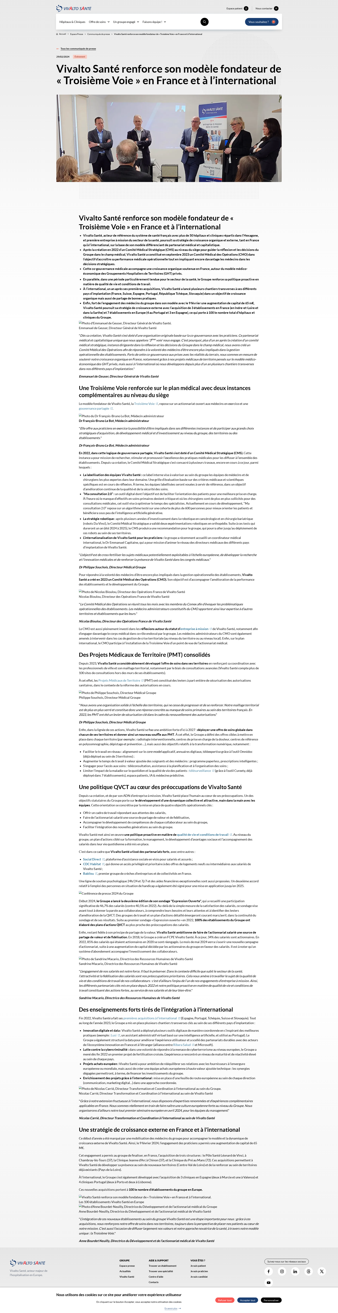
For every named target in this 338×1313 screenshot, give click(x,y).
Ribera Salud (182, 1045)
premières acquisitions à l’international (150, 1018)
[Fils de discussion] (308, 1271)
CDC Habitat (92, 864)
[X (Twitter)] (322, 1271)
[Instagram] (282, 1271)
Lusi (114, 1035)
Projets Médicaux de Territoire (119, 680)
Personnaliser (271, 1300)
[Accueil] (74, 8)
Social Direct (92, 859)
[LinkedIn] (295, 1271)
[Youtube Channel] (268, 1282)
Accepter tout (247, 1300)
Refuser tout (225, 1300)
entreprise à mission (194, 629)
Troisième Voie (144, 404)
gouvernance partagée (94, 408)
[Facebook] (268, 1271)
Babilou (88, 873)
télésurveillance (200, 771)
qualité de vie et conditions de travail (203, 834)
